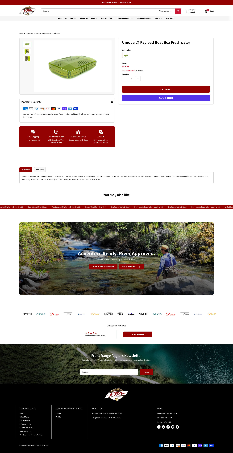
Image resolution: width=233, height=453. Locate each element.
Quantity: (125, 74)
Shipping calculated (128, 70)
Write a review (138, 334)
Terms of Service (26, 431)
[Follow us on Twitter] (163, 427)
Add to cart (165, 89)
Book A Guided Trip (131, 266)
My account (190, 12)
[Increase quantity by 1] (137, 78)
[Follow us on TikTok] (177, 427)
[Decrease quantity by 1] (124, 78)
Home (21, 33)
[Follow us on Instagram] (168, 427)
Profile (58, 417)
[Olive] (126, 55)
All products (29, 33)
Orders (58, 413)
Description (25, 169)
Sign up (146, 372)
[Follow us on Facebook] (159, 427)
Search (22, 413)
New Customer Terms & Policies (31, 435)
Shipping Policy (25, 424)
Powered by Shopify (42, 445)
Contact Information (27, 428)
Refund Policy (25, 417)
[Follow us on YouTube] (172, 427)
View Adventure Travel (103, 266)
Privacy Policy (25, 420)
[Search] (178, 11)
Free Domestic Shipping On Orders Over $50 (116, 2)
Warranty (40, 169)
